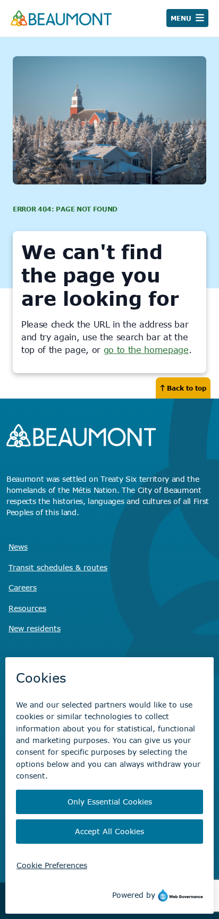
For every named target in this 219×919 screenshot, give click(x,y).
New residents (35, 628)
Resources (27, 608)
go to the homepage (146, 350)
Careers (23, 587)
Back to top (186, 388)
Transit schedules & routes (58, 567)
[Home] (61, 18)
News (18, 546)
